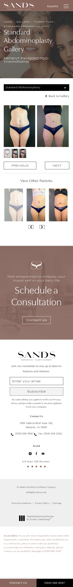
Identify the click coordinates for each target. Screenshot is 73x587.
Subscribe (36, 391)
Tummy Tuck (44, 21)
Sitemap (57, 503)
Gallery (23, 21)
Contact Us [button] (18, 583)
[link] (22, 434)
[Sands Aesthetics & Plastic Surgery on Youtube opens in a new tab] (43, 453)
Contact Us (36, 320)
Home (8, 21)
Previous (20, 165)
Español (52, 6)
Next (57, 165)
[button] (66, 6)
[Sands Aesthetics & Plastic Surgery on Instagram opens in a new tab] (30, 453)
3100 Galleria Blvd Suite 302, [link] (36, 425)
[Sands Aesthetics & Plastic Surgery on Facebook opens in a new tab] (36, 453)
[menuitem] (30, 453)
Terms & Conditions (21, 503)
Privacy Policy (42, 503)
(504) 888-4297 (53, 551)
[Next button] (42, 227)
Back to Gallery (58, 96)
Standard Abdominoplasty (26, 26)
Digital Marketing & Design (40, 518)
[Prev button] (31, 227)
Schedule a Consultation (36, 291)
